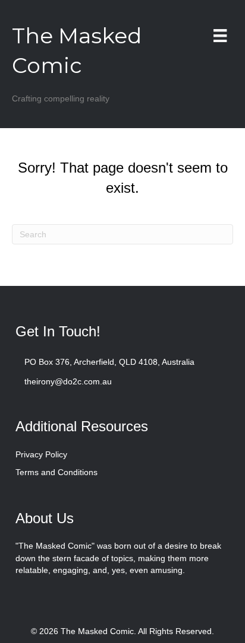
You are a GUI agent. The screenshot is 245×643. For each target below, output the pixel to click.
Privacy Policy (41, 454)
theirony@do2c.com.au (68, 381)
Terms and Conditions (56, 472)
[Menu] (220, 35)
